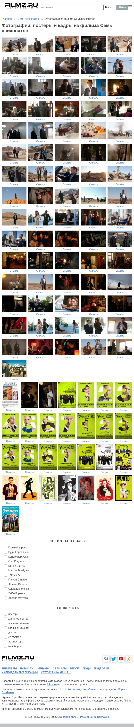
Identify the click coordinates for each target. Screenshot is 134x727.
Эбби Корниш (16, 593)
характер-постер (18, 618)
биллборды (15, 646)
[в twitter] (114, 659)
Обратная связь (67, 717)
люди (86, 668)
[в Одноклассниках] (129, 659)
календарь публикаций (20, 672)
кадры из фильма (18, 627)
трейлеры (9, 668)
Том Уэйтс (14, 575)
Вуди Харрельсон (18, 552)
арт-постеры (16, 641)
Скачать (14, 54)
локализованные (18, 623)
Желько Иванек (17, 584)
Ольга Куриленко (18, 588)
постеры (13, 614)
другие (12, 632)
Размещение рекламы (94, 717)
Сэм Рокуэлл (16, 561)
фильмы (43, 668)
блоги (74, 668)
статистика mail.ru (56, 672)
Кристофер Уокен (18, 556)
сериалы (60, 668)
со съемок (14, 637)
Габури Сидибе (17, 579)
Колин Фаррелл (17, 547)
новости (27, 668)
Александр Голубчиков (83, 689)
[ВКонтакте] (106, 659)
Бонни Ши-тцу (16, 565)
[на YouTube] (121, 659)
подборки (101, 668)
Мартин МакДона (18, 570)
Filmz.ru (52, 684)
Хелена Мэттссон (18, 598)
